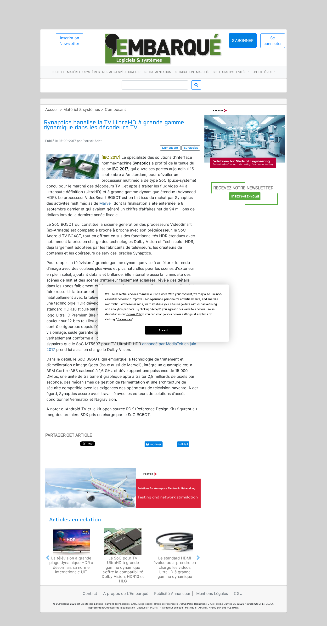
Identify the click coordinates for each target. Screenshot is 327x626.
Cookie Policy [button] (134, 314)
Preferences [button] (124, 319)
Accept (163, 330)
